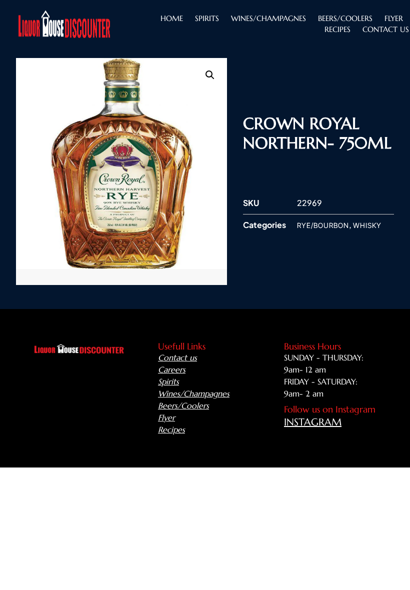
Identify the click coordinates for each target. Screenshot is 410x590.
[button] (210, 75)
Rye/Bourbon (323, 225)
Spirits (207, 18)
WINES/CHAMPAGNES (268, 18)
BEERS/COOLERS (345, 18)
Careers (172, 369)
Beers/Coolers (183, 405)
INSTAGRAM (313, 422)
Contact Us (385, 29)
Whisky (367, 225)
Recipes (337, 29)
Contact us (177, 357)
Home (171, 18)
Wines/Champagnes (194, 393)
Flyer (393, 18)
